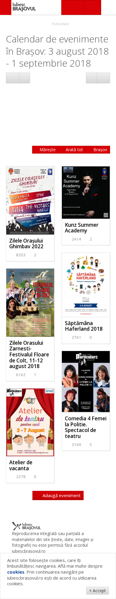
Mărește (47, 149)
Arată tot (74, 149)
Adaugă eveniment (61, 495)
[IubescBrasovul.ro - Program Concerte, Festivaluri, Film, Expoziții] (5, 7)
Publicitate (60, 24)
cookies (15, 572)
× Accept (97, 590)
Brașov (99, 149)
